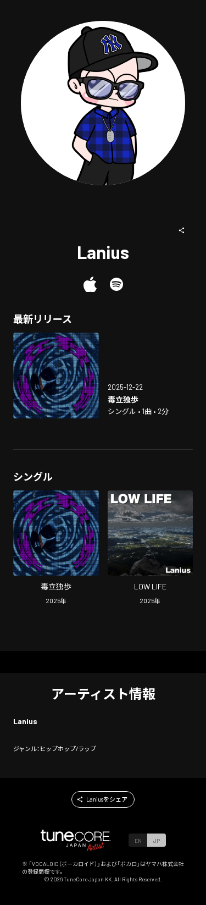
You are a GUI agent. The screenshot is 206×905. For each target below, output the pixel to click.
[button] (182, 230)
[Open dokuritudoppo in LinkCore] (56, 375)
